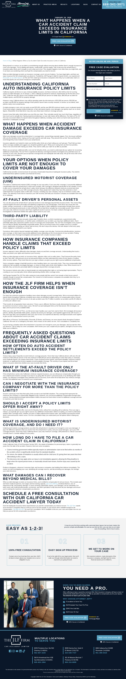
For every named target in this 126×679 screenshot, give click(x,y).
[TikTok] (24, 651)
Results (64, 4)
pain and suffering (51, 484)
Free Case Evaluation (61, 41)
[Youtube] (17, 651)
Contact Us (96, 4)
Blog (85, 4)
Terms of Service (76, 672)
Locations (75, 4)
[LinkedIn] (20, 651)
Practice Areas (50, 4)
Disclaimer (49, 676)
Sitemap (66, 676)
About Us (36, 4)
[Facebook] (10, 651)
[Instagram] (13, 651)
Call (14, 509)
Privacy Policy (68, 672)
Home (5, 61)
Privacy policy (102, 104)
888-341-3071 (114, 4)
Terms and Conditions (112, 104)
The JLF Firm (71, 506)
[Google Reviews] (63, 38)
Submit (98, 111)
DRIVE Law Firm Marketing (88, 676)
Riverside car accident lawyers (13, 78)
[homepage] (9, 4)
